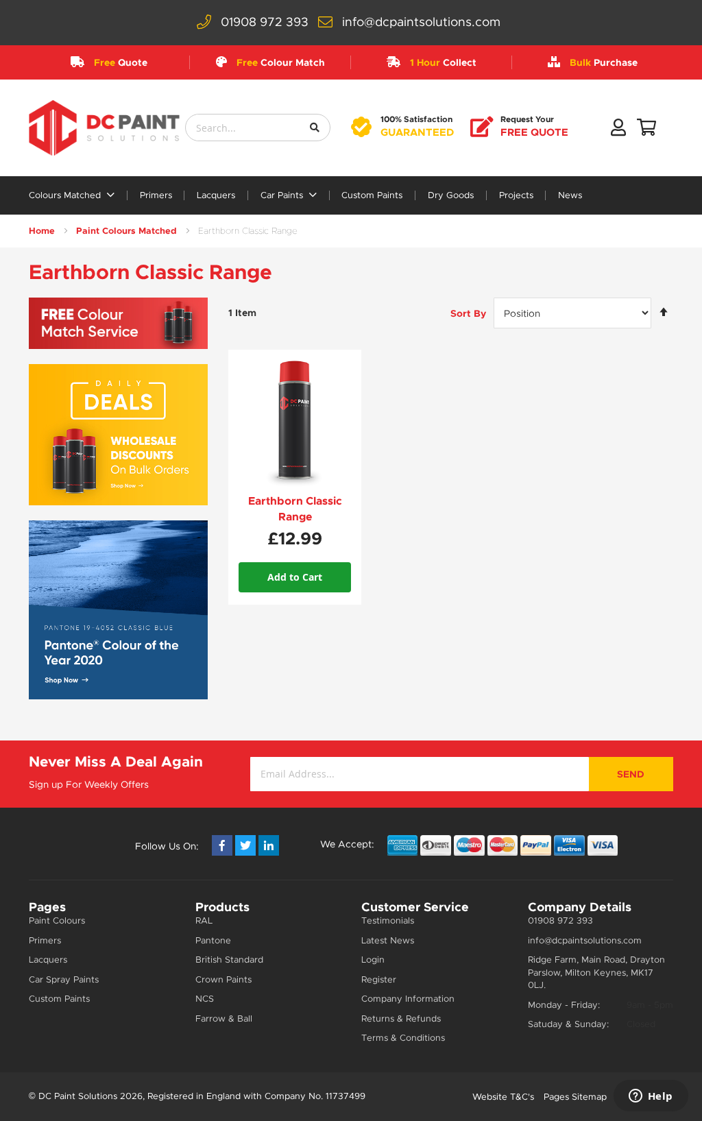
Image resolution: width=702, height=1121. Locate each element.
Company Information (408, 998)
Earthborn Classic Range (295, 509)
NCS (204, 998)
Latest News (387, 940)
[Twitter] (245, 845)
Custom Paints (371, 195)
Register (378, 979)
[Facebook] (222, 845)
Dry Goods (451, 195)
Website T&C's (503, 1096)
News (570, 195)
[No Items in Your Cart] (646, 130)
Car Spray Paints (64, 979)
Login (373, 959)
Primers (156, 195)
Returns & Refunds (401, 1018)
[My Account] (618, 130)
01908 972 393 (264, 21)
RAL (204, 920)
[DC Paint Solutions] (104, 128)
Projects (516, 195)
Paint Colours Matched (126, 231)
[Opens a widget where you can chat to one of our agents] (650, 1097)
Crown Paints (223, 979)
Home (42, 231)
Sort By (468, 313)
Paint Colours (57, 920)
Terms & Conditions (403, 1038)
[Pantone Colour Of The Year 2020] (118, 609)
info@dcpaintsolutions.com (421, 21)
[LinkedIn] (268, 845)
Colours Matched (66, 195)
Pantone (213, 940)
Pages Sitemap (575, 1096)
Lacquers (216, 195)
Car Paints (283, 195)
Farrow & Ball (223, 1018)
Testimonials (387, 920)
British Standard (229, 959)
